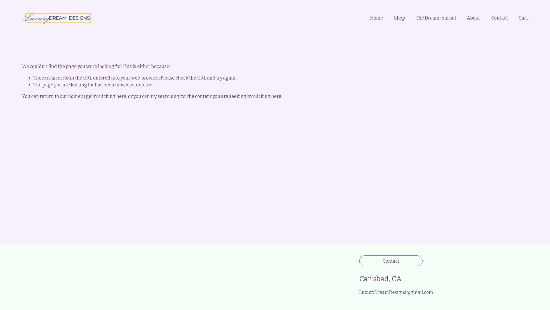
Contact (499, 18)
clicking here (112, 96)
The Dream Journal (436, 18)
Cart (523, 18)
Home (376, 18)
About (473, 18)
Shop (399, 18)
